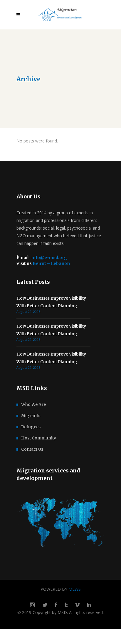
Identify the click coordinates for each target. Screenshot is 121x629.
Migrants (30, 415)
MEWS (74, 589)
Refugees (31, 426)
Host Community (38, 438)
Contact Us (32, 449)
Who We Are (33, 404)
